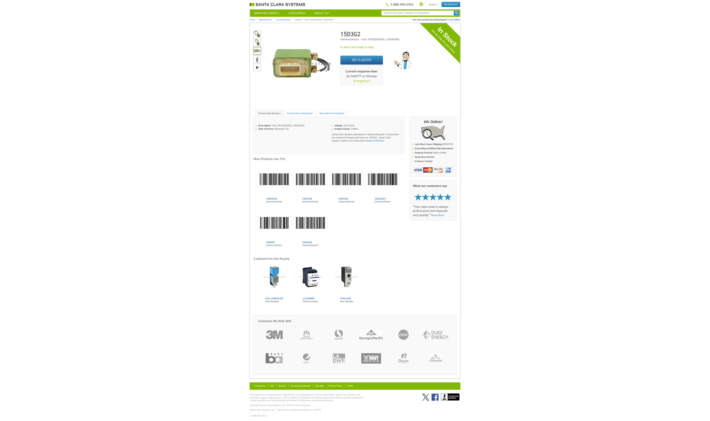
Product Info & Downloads (300, 113)
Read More (437, 215)
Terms (350, 386)
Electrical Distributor (301, 386)
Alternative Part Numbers (331, 113)
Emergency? (361, 81)
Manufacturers (266, 13)
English (433, 4)
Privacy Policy (336, 386)
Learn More (454, 19)
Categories (297, 13)
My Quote (450, 4)
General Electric (374, 140)
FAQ (272, 386)
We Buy (282, 386)
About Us (321, 13)
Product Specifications (269, 113)
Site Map (319, 386)
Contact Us (259, 386)
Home (252, 20)
